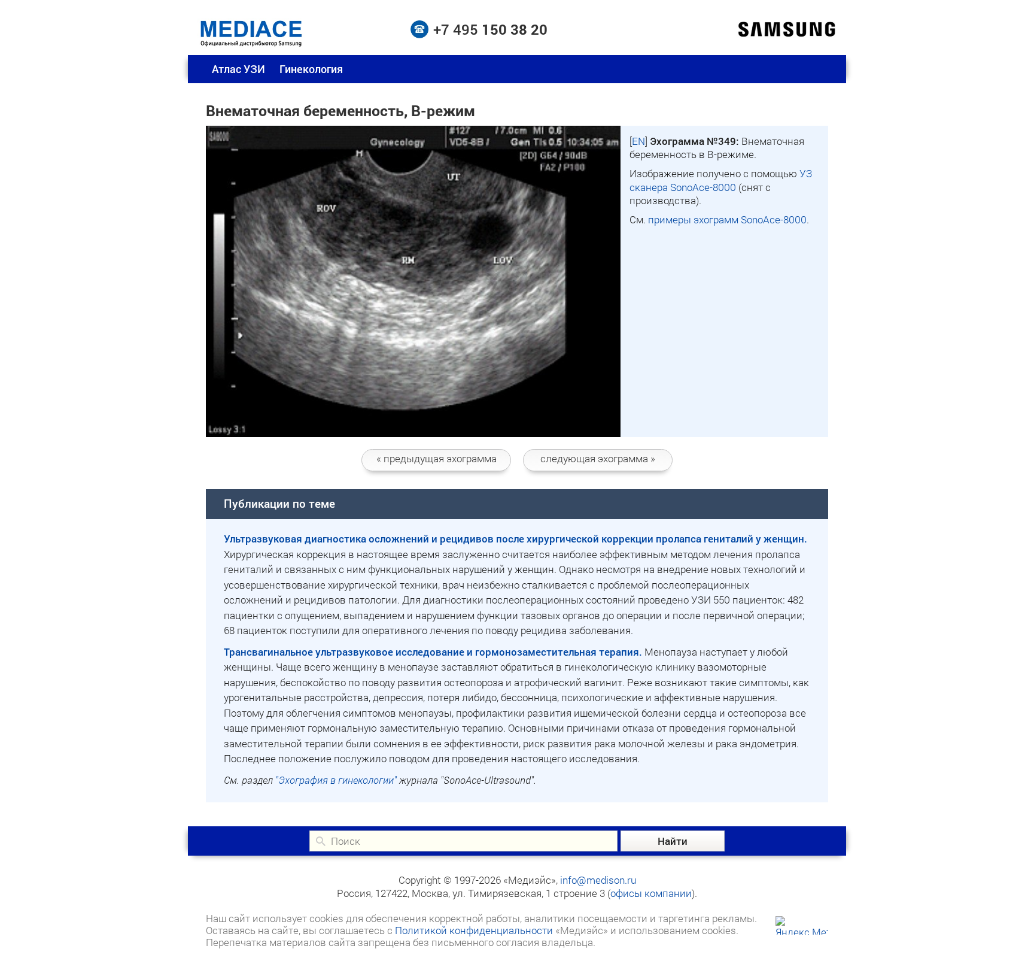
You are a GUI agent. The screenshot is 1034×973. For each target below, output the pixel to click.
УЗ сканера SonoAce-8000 (720, 179)
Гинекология (311, 69)
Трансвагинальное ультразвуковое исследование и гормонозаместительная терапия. (433, 652)
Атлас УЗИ (238, 69)
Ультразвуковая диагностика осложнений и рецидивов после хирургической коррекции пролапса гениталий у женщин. (515, 538)
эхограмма (436, 458)
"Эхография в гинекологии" (336, 780)
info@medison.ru (598, 880)
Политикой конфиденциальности (474, 930)
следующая (597, 458)
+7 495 (490, 29)
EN (638, 141)
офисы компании (651, 893)
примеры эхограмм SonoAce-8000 (727, 219)
